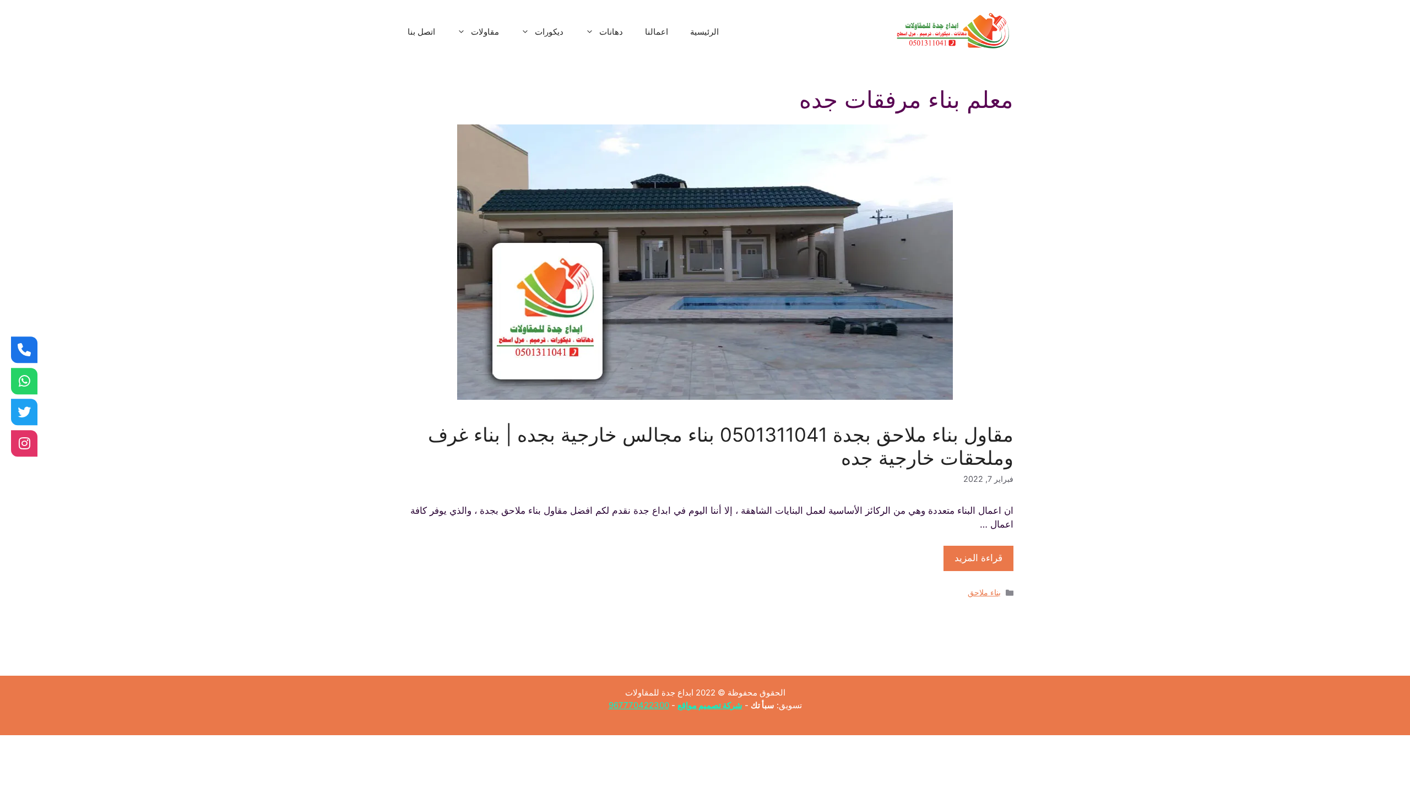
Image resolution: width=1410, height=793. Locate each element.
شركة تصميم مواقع (709, 705)
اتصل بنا (421, 31)
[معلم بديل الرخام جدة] (24, 443)
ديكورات (549, 31)
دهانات (611, 31)
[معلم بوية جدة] (24, 381)
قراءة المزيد (978, 557)
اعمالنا (656, 31)
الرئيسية (704, 31)
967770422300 (639, 705)
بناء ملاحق (984, 592)
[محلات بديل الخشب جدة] (24, 412)
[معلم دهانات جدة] (24, 349)
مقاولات (485, 31)
